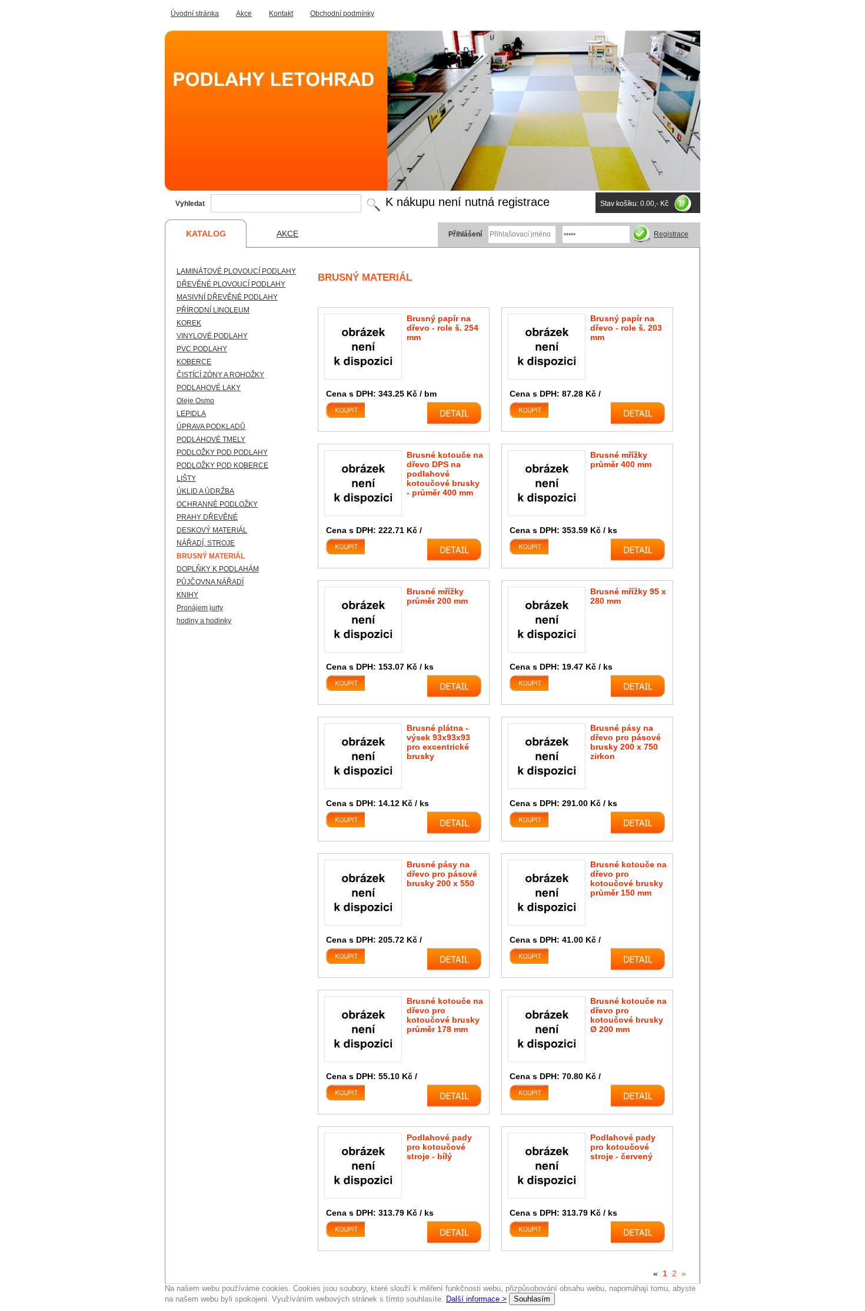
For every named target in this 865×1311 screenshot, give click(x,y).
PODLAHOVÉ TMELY (211, 439)
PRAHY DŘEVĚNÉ (207, 517)
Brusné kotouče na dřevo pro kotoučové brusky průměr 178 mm (445, 1015)
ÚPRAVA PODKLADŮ (211, 426)
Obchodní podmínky (342, 13)
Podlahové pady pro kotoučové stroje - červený (623, 1147)
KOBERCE (194, 362)
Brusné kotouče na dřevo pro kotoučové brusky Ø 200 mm (628, 1015)
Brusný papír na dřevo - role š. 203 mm (626, 328)
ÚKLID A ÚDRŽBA (205, 491)
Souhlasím (532, 1299)
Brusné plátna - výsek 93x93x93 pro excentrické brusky (438, 742)
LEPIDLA (191, 414)
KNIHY (187, 595)
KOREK (189, 323)
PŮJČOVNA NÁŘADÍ (210, 582)
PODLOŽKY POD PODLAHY (222, 452)
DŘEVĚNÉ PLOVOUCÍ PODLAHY (231, 284)
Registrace (671, 234)
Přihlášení (465, 234)
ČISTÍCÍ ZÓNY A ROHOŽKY (220, 375)
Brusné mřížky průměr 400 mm (620, 459)
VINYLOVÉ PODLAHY (212, 336)
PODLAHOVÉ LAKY (209, 388)
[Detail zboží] (454, 413)
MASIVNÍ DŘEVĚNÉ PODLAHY (227, 297)
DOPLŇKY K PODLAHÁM (218, 569)
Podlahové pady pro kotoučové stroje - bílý (439, 1147)
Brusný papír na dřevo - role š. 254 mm (442, 328)
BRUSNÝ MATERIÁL (211, 556)
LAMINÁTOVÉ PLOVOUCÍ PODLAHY (236, 271)
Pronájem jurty (200, 608)
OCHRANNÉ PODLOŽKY (217, 504)
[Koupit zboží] (353, 413)
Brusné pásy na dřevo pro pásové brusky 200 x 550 (442, 874)
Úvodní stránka (195, 13)
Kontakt (281, 13)
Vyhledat (190, 203)
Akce (244, 13)
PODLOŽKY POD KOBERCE (222, 465)
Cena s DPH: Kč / (555, 393)
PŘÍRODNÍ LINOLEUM (213, 310)
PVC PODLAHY (202, 349)
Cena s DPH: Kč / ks (563, 530)
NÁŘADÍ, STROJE (206, 543)
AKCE (287, 233)
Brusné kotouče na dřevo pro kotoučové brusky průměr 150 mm (628, 878)
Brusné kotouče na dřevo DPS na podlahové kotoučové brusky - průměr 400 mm (445, 473)
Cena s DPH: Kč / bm (381, 393)
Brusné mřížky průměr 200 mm (437, 596)
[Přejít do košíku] (685, 203)
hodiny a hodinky (204, 621)
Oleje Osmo (195, 401)
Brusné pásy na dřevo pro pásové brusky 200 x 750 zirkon (625, 742)
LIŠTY (186, 478)
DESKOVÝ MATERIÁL (212, 530)
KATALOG (206, 233)
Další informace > (476, 1299)
